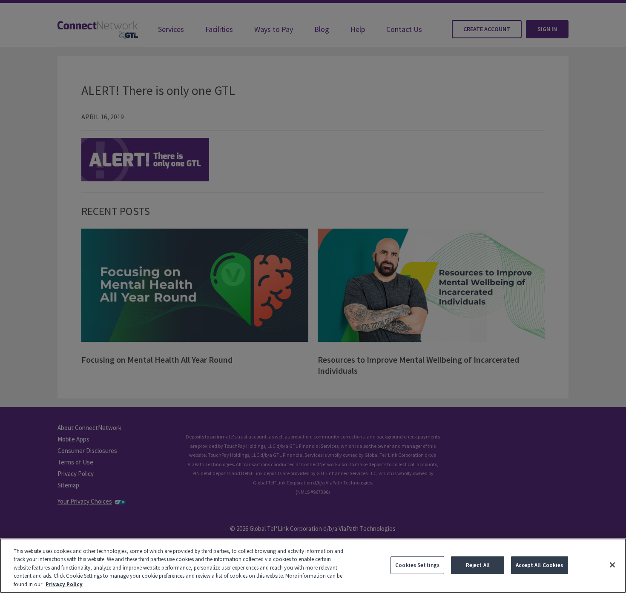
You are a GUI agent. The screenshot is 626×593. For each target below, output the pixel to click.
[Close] (612, 565)
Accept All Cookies (539, 565)
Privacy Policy (64, 584)
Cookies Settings (417, 565)
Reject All (478, 565)
